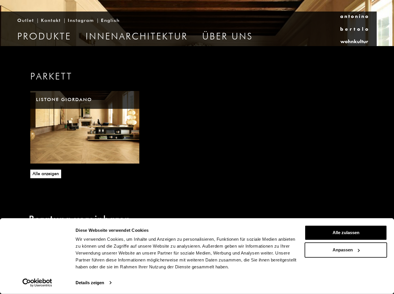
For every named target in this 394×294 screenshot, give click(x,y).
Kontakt (51, 20)
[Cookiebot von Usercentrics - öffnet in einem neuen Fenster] (37, 282)
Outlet (25, 20)
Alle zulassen (346, 232)
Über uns (227, 36)
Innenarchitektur (137, 36)
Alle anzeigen (46, 174)
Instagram (81, 20)
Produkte (44, 36)
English (110, 20)
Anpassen (343, 249)
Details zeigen (90, 282)
